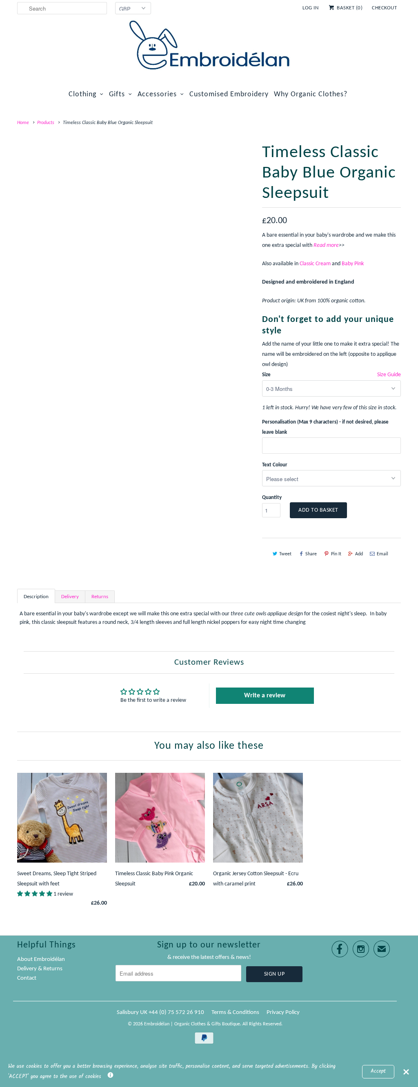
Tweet (285, 554)
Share (311, 554)
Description (36, 596)
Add (359, 554)
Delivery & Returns (39, 969)
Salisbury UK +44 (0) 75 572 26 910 (160, 1012)
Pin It (336, 554)
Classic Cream (315, 264)
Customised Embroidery (229, 94)
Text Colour (274, 465)
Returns (99, 596)
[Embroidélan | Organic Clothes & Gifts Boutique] (209, 46)
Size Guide (389, 375)
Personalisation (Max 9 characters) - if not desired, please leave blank (325, 427)
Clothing (82, 94)
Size (266, 374)
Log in (310, 8)
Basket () (349, 8)
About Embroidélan (41, 959)
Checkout (384, 8)
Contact (26, 978)
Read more (326, 245)
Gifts (117, 94)
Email (382, 554)
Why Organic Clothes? (310, 94)
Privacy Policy (283, 1012)
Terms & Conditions (235, 1012)
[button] (35, 894)
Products (45, 122)
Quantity (272, 497)
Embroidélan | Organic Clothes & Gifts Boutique (192, 1024)
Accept (378, 1071)
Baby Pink (353, 264)
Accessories (157, 94)
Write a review (264, 695)
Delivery (70, 596)
